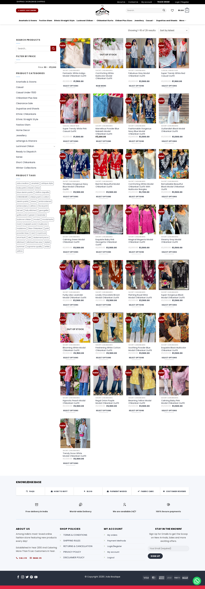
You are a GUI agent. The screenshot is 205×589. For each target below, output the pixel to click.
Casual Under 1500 (26, 92)
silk (29, 237)
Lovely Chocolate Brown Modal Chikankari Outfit (108, 296)
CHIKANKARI (22, 197)
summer (21, 246)
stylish (47, 242)
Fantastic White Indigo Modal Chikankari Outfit (74, 74)
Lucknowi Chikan (85, 20)
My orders (112, 535)
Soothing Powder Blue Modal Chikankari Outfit (140, 349)
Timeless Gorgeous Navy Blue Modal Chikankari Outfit (75, 187)
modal (37, 219)
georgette (43, 210)
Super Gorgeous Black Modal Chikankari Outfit (173, 296)
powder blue (23, 233)
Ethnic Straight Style (64, 20)
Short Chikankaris (25, 162)
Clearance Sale (24, 103)
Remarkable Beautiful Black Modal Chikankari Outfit (172, 187)
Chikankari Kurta (105, 20)
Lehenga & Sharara (26, 141)
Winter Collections (26, 167)
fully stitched (30, 210)
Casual (149, 20)
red (32, 233)
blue (38, 188)
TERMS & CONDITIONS (75, 535)
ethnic (33, 206)
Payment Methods (116, 540)
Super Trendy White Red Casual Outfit (173, 74)
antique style (47, 183)
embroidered (45, 201)
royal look (41, 233)
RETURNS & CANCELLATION (77, 546)
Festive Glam (45, 20)
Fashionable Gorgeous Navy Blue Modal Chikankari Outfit (139, 131)
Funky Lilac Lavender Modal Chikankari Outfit (74, 296)
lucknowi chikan (24, 219)
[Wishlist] (172, 10)
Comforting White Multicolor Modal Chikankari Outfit (105, 76)
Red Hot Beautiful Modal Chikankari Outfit (108, 185)
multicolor (43, 224)
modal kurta (47, 219)
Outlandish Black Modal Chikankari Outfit (173, 129)
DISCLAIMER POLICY (73, 557)
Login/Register (114, 546)
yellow (20, 251)
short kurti (21, 237)
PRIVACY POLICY (72, 552)
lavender (41, 215)
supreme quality (34, 246)
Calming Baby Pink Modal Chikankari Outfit (173, 401)
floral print (43, 206)
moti (19, 224)
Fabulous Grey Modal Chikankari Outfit (139, 74)
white (47, 246)
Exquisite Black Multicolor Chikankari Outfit (173, 349)
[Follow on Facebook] (18, 577)
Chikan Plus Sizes (123, 20)
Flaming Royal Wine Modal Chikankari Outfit (140, 296)
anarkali (35, 183)
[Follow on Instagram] (22, 577)
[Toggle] (54, 146)
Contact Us (133, 2)
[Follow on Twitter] (27, 577)
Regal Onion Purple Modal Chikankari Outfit (107, 401)
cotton (46, 197)
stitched (20, 242)
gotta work (21, 215)
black (30, 188)
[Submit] (163, 10)
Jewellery (139, 20)
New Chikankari (35, 228)
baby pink (21, 188)
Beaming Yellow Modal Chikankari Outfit (139, 401)
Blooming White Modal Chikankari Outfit (74, 349)
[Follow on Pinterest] (31, 577)
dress (33, 201)
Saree (19, 157)
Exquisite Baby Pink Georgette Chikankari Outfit (106, 242)
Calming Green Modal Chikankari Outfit (74, 240)
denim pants (22, 201)
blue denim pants (25, 192)
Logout (110, 557)
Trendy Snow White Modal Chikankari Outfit (74, 454)
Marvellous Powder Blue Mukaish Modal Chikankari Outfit (107, 131)
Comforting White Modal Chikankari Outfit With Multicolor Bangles (140, 187)
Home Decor (23, 130)
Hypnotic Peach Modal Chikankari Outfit (74, 401)
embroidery (22, 206)
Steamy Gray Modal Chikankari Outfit (171, 240)
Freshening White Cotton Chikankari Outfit (108, 349)
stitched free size (34, 242)
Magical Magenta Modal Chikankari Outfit (140, 240)
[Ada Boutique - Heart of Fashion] (102, 10)
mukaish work (30, 224)
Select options (70, 86)
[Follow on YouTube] (35, 577)
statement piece (41, 237)
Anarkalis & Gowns (28, 20)
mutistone (21, 228)
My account (146, 2)
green (32, 215)
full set (20, 210)
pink (47, 228)
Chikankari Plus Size (26, 98)
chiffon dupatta (42, 192)
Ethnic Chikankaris (26, 114)
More (181, 20)
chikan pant (35, 197)
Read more (101, 86)
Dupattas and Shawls (166, 20)
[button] (182, 2)
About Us (121, 2)
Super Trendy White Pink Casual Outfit (75, 129)
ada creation (23, 183)
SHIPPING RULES (71, 540)
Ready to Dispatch (26, 151)
